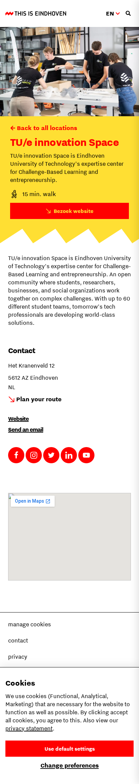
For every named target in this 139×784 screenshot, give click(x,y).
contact (18, 640)
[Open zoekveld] (128, 13)
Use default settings (70, 748)
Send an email (25, 429)
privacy (17, 656)
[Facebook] (16, 455)
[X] (51, 455)
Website (18, 418)
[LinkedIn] (69, 455)
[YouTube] (86, 455)
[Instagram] (34, 455)
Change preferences (69, 765)
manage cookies (29, 624)
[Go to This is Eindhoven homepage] (35, 13)
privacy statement (29, 728)
